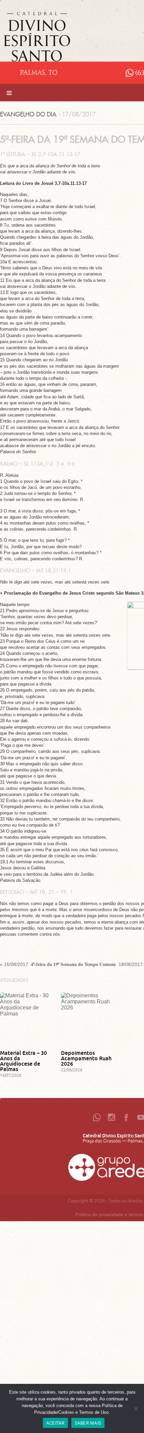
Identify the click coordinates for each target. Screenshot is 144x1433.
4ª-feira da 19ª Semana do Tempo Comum (73, 964)
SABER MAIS (88, 1423)
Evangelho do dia (28, 114)
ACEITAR (55, 1423)
